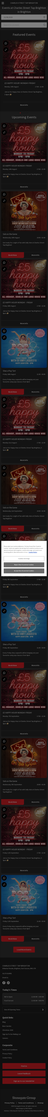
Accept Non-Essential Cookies (24, 571)
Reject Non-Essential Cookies (24, 565)
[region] (24, 558)
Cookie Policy (33, 552)
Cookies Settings (24, 558)
